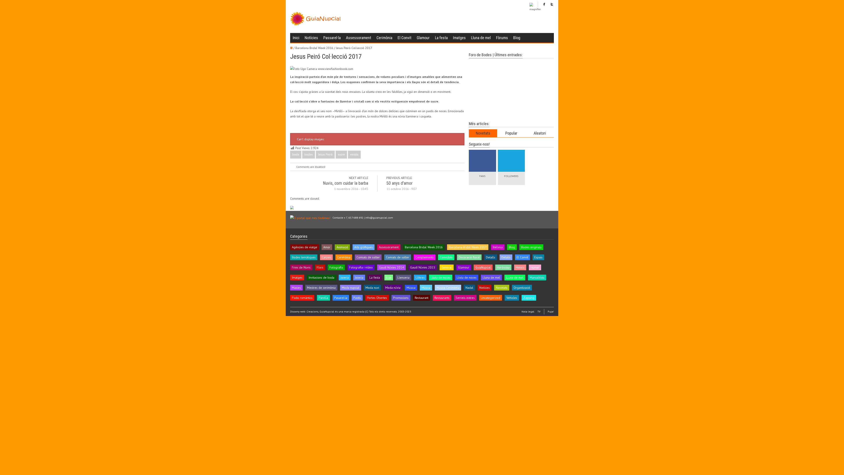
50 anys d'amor (399, 183)
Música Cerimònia (448, 288)
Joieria (344, 278)
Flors (320, 267)
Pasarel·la (340, 298)
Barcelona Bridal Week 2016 (424, 247)
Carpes (326, 257)
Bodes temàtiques (304, 257)
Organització (522, 288)
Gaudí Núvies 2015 (422, 267)
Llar (388, 278)
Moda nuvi (372, 288)
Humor (535, 267)
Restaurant (421, 298)
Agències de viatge (304, 247)
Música (411, 288)
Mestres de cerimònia (321, 288)
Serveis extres (465, 298)
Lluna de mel (481, 37)
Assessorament (358, 37)
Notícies (311, 37)
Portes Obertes (377, 298)
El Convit (404, 37)
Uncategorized (490, 298)
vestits (354, 154)
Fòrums (502, 37)
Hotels (520, 267)
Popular (511, 133)
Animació (342, 247)
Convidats (446, 257)
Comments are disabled (310, 166)
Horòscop (503, 267)
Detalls (490, 257)
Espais (538, 257)
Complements (424, 257)
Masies (296, 288)
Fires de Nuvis (301, 267)
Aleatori (540, 133)
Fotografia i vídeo (361, 267)
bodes (308, 154)
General (446, 267)
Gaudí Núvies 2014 (391, 267)
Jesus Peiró (325, 154)
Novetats (483, 133)
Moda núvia (392, 288)
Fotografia (336, 267)
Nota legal (528, 311)
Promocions (401, 298)
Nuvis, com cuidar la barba (345, 183)
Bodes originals (531, 247)
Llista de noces (441, 278)
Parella (323, 298)
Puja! (551, 311)
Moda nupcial (350, 288)
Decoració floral (469, 257)
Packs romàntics (302, 298)
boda (295, 154)
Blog (516, 37)
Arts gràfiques (363, 247)
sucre (341, 154)
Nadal (469, 288)
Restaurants (442, 298)
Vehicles (511, 298)
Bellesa (498, 247)
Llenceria (403, 278)
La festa (441, 37)
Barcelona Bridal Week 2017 (468, 247)
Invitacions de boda (321, 278)
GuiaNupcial (483, 267)
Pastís (357, 298)
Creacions (312, 311)
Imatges (459, 37)
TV (538, 311)
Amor (326, 247)
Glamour (423, 37)
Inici (296, 37)
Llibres (420, 278)
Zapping (528, 298)
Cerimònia (384, 37)
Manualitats (537, 278)
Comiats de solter (368, 257)
